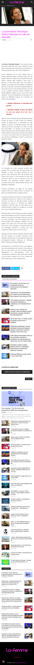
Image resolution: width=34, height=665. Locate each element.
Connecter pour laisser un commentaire (17, 372)
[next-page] (5, 362)
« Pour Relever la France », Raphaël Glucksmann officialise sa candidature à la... (21, 430)
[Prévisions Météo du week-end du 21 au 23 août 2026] (5, 356)
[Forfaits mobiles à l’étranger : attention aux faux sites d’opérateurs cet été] (5, 562)
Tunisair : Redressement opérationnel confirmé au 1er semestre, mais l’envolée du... (21, 539)
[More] (22, 268)
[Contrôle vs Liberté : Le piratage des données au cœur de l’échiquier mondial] (5, 501)
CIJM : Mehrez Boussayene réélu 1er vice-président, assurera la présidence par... (21, 461)
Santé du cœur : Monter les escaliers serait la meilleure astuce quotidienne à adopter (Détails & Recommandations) (12, 599)
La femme (4, 412)
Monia (4, 39)
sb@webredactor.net (21, 662)
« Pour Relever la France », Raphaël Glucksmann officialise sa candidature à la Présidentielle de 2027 (12, 591)
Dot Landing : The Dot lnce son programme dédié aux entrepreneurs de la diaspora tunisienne (12, 574)
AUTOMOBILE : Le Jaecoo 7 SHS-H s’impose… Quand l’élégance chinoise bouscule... (20, 492)
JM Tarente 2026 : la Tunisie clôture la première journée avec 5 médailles (21, 320)
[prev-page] (3, 362)
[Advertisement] (17, 52)
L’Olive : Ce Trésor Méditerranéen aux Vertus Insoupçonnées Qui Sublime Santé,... (20, 523)
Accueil (3, 5)
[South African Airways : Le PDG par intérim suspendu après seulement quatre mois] (5, 531)
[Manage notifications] (3, 661)
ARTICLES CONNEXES (10, 276)
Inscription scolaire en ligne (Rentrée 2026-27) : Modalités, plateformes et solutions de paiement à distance (11, 635)
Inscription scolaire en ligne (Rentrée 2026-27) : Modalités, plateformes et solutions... (20, 469)
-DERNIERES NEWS (10, 5)
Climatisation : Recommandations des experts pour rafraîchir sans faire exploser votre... (21, 423)
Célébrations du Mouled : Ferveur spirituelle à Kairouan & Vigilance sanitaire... (19, 454)
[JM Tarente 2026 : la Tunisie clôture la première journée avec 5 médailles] (5, 320)
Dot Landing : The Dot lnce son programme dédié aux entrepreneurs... (15, 409)
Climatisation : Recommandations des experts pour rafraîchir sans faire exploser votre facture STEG (20, 294)
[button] (2, 2)
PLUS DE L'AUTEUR (10, 279)
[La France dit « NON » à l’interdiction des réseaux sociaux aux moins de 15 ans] (5, 554)
